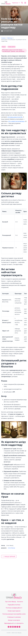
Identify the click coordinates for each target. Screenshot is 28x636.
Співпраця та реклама (14, 617)
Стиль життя (11, 46)
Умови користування (14, 611)
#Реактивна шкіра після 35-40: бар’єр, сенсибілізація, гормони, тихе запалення (13, 50)
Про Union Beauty (10, 601)
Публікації (9, 38)
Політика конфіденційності (14, 608)
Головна (3, 38)
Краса (3, 46)
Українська (15, 2)
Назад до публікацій (9, 556)
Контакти (20, 601)
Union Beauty (11, 548)
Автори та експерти (14, 620)
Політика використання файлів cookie (14, 614)
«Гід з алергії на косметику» (16, 121)
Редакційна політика (14, 605)
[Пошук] (22, 2)
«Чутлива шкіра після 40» (14, 117)
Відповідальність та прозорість (14, 623)
